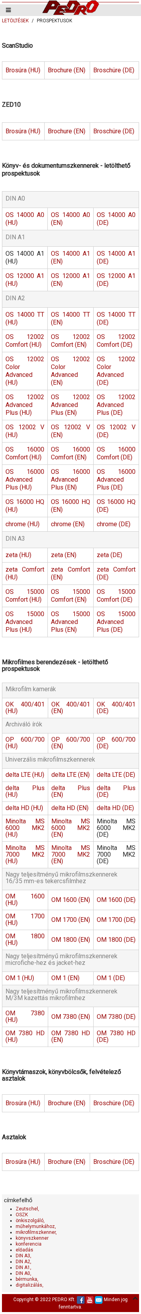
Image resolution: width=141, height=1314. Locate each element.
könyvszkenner (32, 1238)
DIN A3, (23, 1255)
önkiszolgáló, (30, 1220)
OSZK (22, 1214)
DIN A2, (23, 1261)
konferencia (29, 1244)
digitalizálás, (29, 1285)
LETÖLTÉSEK (15, 20)
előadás (24, 1250)
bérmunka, (27, 1279)
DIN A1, (23, 1267)
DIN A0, (23, 1273)
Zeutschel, (27, 1209)
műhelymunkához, (36, 1226)
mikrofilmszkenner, (36, 1232)
